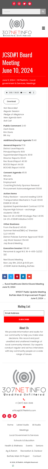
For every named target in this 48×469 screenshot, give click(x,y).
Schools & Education (24, 440)
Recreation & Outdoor (31, 450)
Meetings (30, 83)
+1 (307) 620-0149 (24, 403)
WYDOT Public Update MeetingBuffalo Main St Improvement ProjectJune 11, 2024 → (27, 295)
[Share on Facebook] (4, 276)
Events (29, 445)
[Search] (43, 11)
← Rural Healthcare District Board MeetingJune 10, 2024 (23, 286)
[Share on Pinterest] (17, 276)
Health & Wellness (14, 445)
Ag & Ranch (11, 450)
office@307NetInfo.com (24, 410)
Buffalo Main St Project (18, 456)
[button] (14, 4)
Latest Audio (23, 424)
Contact (37, 456)
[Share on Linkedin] (23, 276)
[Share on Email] (29, 276)
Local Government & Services (24, 435)
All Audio (36, 424)
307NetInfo (22, 80)
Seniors (39, 445)
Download (11, 101)
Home (10, 424)
